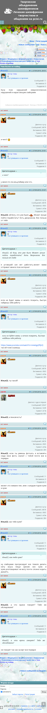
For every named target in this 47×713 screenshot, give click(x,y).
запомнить (7, 692)
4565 (44, 130)
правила (24, 706)
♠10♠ (44, 133)
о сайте (32, 706)
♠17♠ (44, 411)
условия (38, 709)
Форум (3, 59)
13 (30, 533)
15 (30, 616)
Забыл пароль (17, 694)
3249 (44, 408)
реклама (11, 709)
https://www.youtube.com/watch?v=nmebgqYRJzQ (22, 345)
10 (30, 428)
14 (30, 580)
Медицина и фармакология (20, 59)
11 (30, 466)
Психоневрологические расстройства (17, 61)
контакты (40, 706)
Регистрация (30, 694)
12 (30, 497)
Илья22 (4, 70)
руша (3, 114)
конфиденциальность (25, 709)
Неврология (39, 59)
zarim (3, 391)
